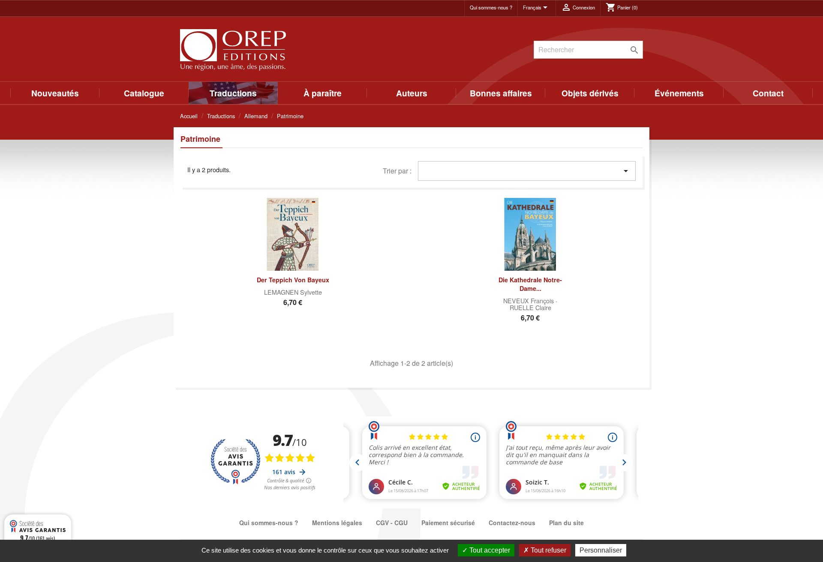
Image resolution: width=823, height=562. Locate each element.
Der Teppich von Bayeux (293, 279)
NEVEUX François (529, 300)
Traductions (233, 93)
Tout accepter (489, 550)
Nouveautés (55, 93)
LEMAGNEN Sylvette (293, 291)
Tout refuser (547, 550)
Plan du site (566, 522)
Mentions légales (337, 522)
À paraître (322, 93)
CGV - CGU (392, 522)
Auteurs (411, 93)
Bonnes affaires (501, 93)
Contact (768, 93)
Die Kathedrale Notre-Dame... (530, 284)
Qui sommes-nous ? (491, 7)
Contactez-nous (512, 522)
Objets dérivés (590, 93)
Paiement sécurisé (448, 522)
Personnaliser (601, 550)
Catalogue (144, 93)
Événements (679, 93)
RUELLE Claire (530, 307)
